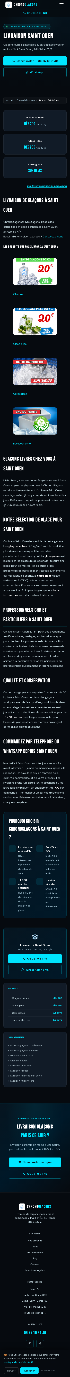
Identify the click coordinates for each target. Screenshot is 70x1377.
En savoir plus (48, 1370)
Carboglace (20, 394)
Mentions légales (35, 1270)
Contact (35, 1264)
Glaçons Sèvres (19, 1060)
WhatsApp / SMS (37, 970)
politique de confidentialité (18, 1362)
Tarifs (35, 1246)
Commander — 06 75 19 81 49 (37, 61)
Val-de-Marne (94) (35, 1306)
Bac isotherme (22, 443)
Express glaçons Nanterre (24, 1050)
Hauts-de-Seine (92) (35, 1294)
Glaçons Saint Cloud (21, 1055)
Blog (35, 1258)
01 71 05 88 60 (37, 13)
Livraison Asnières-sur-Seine (26, 1075)
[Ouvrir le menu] (61, 4)
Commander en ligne (37, 1162)
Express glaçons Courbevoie (26, 1045)
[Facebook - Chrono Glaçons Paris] (40, 1343)
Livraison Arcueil (19, 1070)
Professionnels (35, 1252)
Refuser (11, 1370)
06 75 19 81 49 (37, 958)
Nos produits (35, 1240)
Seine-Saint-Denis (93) (35, 1300)
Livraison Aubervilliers (22, 1080)
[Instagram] (30, 1343)
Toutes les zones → (35, 1312)
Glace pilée (20, 344)
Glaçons (18, 294)
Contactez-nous (53, 236)
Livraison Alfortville (20, 1065)
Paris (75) (35, 1288)
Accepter (29, 1370)
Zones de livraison (26, 100)
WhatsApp (37, 72)
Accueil (9, 100)
